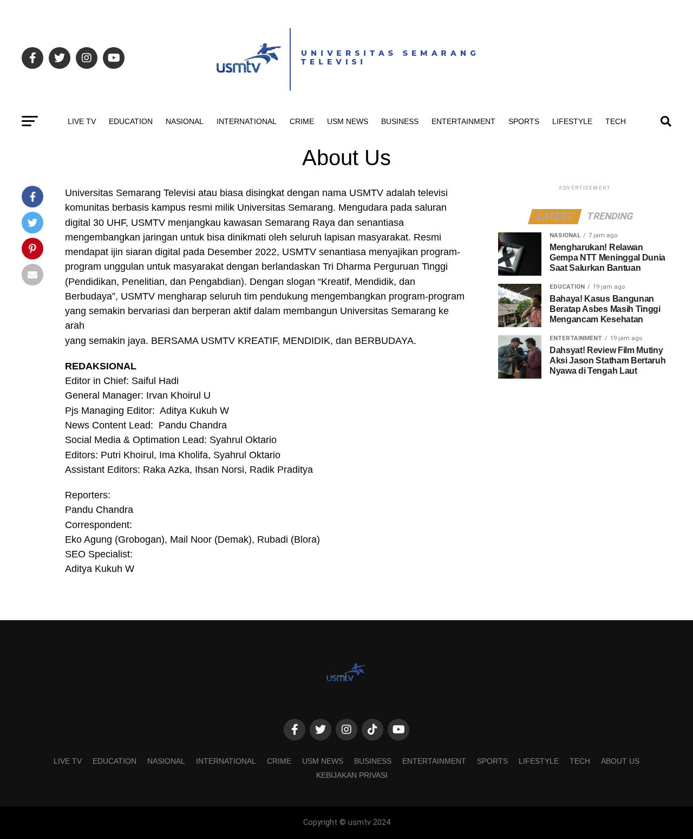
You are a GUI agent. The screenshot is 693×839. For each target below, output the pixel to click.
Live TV (82, 121)
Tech (615, 121)
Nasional (185, 121)
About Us (620, 761)
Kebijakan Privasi (352, 775)
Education (131, 121)
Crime (302, 121)
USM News (347, 121)
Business (400, 121)
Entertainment (463, 121)
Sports (523, 121)
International (247, 121)
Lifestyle (572, 121)
